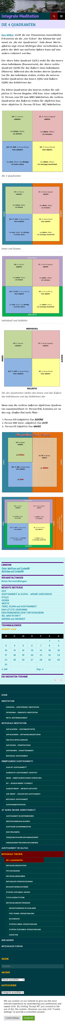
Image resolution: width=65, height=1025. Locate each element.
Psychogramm (13, 871)
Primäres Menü (61, 16)
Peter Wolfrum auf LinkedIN (15, 568)
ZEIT (4, 591)
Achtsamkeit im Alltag (15, 848)
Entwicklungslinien (15, 876)
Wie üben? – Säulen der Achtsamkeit (23, 794)
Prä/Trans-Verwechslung (21, 913)
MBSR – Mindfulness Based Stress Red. (24, 778)
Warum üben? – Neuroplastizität (21, 788)
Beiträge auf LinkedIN (12, 571)
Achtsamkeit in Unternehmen (20, 816)
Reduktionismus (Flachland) (22, 908)
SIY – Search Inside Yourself (19, 783)
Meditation (8, 701)
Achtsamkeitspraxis (16, 804)
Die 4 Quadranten (14, 860)
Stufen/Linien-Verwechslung (23, 924)
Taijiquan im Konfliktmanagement (22, 837)
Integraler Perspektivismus (19, 881)
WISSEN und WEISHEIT (13, 618)
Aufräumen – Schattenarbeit (20, 750)
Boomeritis (14, 919)
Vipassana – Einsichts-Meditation (22, 712)
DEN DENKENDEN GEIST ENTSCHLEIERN (23, 612)
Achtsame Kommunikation (18, 826)
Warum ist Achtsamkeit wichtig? (21, 772)
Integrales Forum (12, 946)
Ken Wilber (8, 34)
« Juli (4, 669)
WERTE (5, 603)
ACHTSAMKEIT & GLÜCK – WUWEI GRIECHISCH (27, 594)
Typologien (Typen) (15, 897)
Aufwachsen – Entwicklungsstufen (23, 734)
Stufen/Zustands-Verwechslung (25, 929)
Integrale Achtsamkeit (17, 756)
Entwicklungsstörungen (18, 903)
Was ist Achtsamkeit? (16, 767)
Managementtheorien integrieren (22, 842)
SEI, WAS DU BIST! (11, 615)
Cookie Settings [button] (12, 1018)
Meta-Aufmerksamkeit (17, 718)
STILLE (5, 597)
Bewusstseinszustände (17, 887)
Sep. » (40, 669)
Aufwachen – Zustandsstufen (20, 729)
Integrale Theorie (12, 854)
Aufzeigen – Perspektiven (18, 745)
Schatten (13, 935)
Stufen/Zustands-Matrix (18, 892)
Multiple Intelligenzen (17, 740)
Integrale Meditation (20, 16)
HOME (4, 695)
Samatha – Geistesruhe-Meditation (22, 707)
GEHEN (5, 600)
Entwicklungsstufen (16, 865)
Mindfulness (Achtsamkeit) (17, 761)
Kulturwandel (13, 832)
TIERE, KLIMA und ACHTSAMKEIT (19, 606)
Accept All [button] (28, 1018)
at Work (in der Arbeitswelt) (19, 810)
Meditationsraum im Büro (18, 821)
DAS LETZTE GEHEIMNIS (14, 609)
